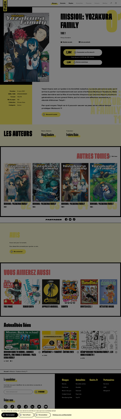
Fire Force (65, 387)
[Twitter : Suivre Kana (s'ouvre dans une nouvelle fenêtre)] (39, 407)
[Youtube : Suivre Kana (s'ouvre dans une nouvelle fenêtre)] (46, 407)
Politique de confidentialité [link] (62, 415)
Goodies (78, 387)
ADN (104, 387)
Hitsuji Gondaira (65, 37)
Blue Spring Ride (67, 397)
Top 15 (78, 397)
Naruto (64, 384)
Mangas (65, 380)
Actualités (80, 380)
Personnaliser (43, 415)
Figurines (78, 394)
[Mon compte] (116, 3)
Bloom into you (66, 390)
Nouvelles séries (81, 384)
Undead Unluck (66, 394)
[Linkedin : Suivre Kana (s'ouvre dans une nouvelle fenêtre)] (32, 407)
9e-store (106, 384)
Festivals (78, 390)
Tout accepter (10, 415)
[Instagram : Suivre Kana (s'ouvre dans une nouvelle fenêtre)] (6, 407)
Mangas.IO (106, 390)
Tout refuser (27, 415)
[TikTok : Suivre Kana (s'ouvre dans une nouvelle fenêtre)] (12, 407)
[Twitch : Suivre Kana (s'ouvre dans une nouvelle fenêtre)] (19, 407)
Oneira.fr (94, 380)
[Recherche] (111, 3)
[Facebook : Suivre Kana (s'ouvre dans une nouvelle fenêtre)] (26, 407)
